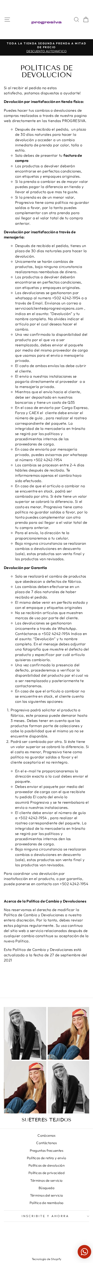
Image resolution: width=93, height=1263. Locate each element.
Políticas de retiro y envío (46, 1158)
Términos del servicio (46, 1195)
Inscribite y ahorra (45, 1216)
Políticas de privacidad (46, 1173)
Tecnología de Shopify (46, 1259)
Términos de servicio (46, 1180)
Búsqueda (46, 1188)
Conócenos (46, 1135)
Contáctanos (46, 1143)
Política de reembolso (47, 1203)
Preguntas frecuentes (46, 1150)
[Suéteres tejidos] (46, 1060)
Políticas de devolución (46, 1165)
